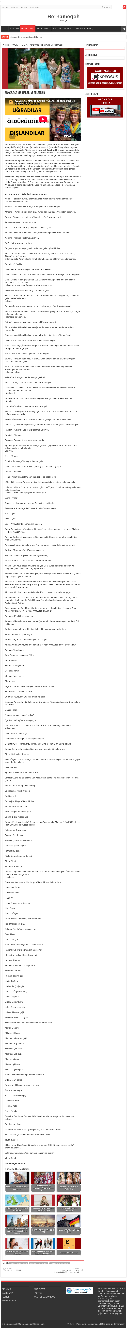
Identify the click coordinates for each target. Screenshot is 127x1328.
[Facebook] (102, 7)
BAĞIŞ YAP (14, 7)
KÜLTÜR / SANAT (27, 29)
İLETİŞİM (24, 7)
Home (7, 45)
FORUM (47, 29)
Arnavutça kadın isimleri (60, 1263)
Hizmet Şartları (34, 7)
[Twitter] (105, 7)
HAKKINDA (79, 29)
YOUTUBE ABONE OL (44, 1297)
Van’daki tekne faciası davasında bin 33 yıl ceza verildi (66, 1270)
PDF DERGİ (68, 29)
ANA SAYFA (5, 28)
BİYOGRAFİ (14, 29)
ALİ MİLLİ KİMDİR (14, 1269)
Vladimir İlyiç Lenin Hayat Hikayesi (26, 37)
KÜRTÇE (90, 29)
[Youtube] (107, 7)
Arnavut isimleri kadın (18, 1263)
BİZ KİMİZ (5, 7)
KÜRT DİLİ (57, 29)
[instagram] (110, 7)
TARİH (39, 29)
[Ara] (124, 7)
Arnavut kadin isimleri (38, 1263)
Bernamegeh (63, 16)
